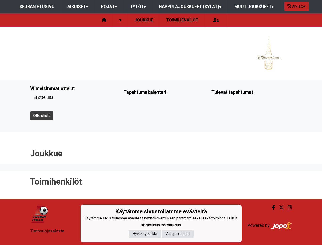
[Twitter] (279, 207)
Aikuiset (77, 6)
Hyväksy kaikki (144, 234)
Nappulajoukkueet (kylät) (190, 6)
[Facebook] (271, 207)
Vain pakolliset (177, 234)
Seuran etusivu (36, 6)
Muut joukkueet (254, 6)
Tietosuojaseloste (47, 230)
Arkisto (299, 6)
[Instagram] (288, 207)
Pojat (109, 6)
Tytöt (138, 6)
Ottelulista (41, 115)
